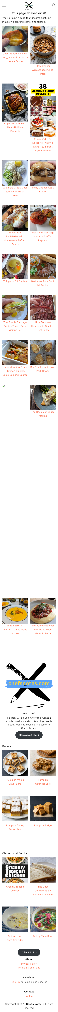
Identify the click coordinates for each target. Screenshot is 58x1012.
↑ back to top (29, 952)
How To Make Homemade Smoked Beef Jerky (43, 326)
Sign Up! (16, 982)
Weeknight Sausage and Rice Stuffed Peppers (43, 236)
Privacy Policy (29, 963)
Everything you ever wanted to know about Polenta (43, 629)
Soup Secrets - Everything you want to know (15, 629)
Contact (29, 996)
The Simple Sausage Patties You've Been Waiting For (15, 326)
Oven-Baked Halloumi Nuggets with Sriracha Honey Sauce (15, 57)
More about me (28, 735)
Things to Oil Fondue (15, 281)
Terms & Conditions (29, 967)
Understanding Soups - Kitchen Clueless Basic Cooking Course (15, 371)
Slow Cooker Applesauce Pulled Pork (43, 70)
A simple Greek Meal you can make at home (15, 191)
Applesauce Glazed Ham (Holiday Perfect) (15, 127)
